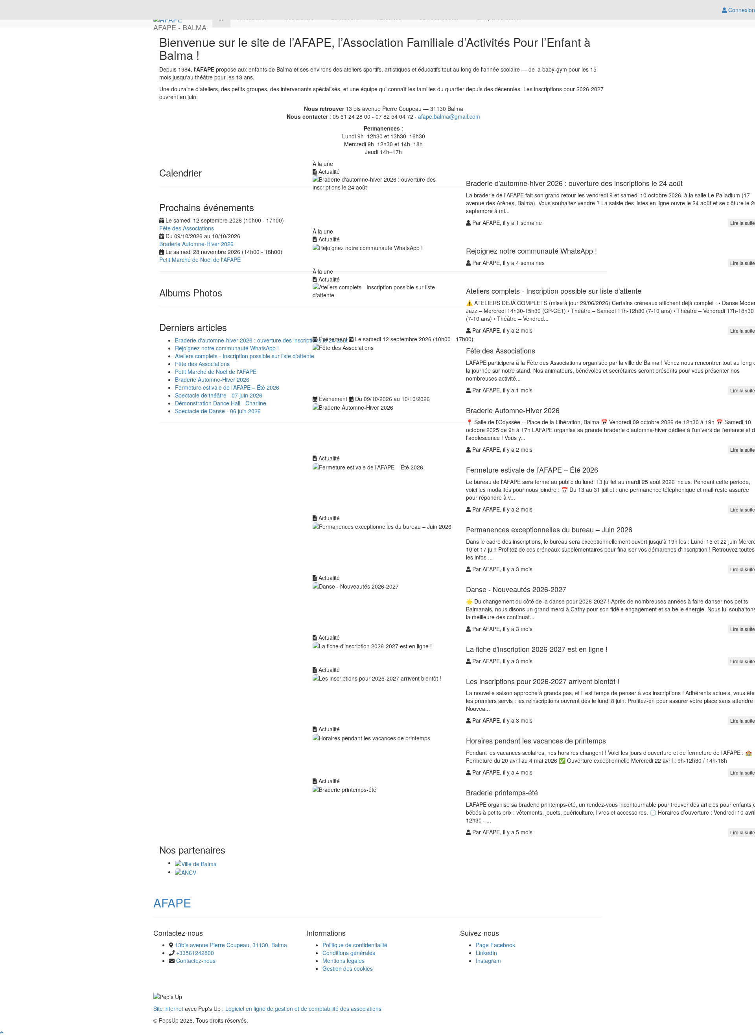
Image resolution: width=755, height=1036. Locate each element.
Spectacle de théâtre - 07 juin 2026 (218, 395)
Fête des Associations (186, 228)
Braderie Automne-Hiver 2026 (196, 244)
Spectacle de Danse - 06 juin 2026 (218, 411)
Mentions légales (343, 960)
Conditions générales (348, 953)
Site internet (168, 1008)
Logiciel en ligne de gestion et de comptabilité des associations (303, 1008)
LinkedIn (486, 953)
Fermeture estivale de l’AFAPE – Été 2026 (227, 387)
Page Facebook (495, 945)
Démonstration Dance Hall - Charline (220, 403)
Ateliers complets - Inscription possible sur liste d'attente (244, 356)
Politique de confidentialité (354, 945)
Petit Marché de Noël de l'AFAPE (200, 259)
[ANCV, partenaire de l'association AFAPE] (185, 872)
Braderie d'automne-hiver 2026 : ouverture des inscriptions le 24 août (261, 340)
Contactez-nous (195, 960)
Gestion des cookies (347, 968)
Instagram (488, 960)
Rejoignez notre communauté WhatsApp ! (227, 348)
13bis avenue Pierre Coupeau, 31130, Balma (231, 945)
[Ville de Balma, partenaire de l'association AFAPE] (196, 863)
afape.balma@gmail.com (449, 116)
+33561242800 (195, 953)
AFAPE (172, 902)
